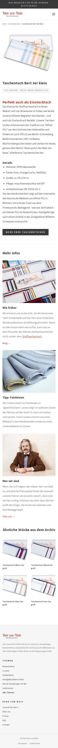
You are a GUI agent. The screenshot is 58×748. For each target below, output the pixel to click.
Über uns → (8, 516)
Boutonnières (8, 666)
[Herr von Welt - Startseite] (12, 14)
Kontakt (5, 724)
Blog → (6, 343)
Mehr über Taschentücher (25, 232)
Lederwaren (7, 688)
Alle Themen (8, 692)
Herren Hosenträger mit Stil (14, 683)
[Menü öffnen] (54, 14)
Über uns (6, 711)
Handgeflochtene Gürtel (13, 679)
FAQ (4, 720)
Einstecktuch (8, 675)
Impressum (22, 743)
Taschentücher (14, 24)
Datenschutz (35, 743)
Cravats (5, 670)
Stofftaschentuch (32, 336)
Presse (5, 716)
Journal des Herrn (10, 707)
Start (4, 24)
